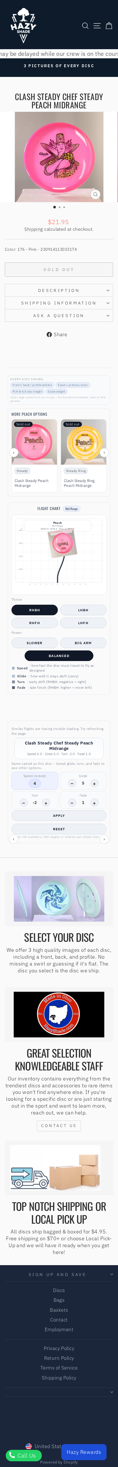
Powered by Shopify (59, 1462)
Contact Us (59, 1125)
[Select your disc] (59, 898)
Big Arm (83, 643)
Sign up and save (58, 1274)
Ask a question (59, 315)
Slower (34, 643)
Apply (59, 815)
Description (59, 290)
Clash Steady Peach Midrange (31, 483)
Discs (59, 1290)
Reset (59, 829)
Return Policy (59, 1358)
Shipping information (59, 303)
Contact (59, 1320)
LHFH (83, 623)
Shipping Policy (59, 1378)
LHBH (83, 610)
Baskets (59, 1310)
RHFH (34, 623)
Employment (59, 1329)
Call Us (26, 1455)
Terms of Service (59, 1368)
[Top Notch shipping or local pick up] (59, 1167)
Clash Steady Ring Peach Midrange (79, 483)
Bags (59, 1300)
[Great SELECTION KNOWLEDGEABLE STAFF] (59, 1014)
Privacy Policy (59, 1348)
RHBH (34, 610)
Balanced (59, 656)
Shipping (33, 229)
